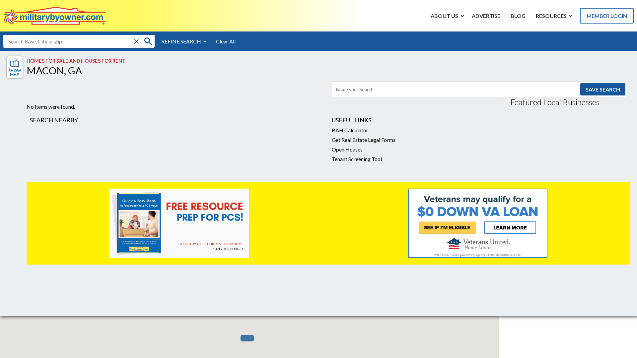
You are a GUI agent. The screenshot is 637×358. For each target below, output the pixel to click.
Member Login (607, 16)
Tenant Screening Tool (357, 159)
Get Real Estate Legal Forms (363, 140)
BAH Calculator (350, 130)
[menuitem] (444, 16)
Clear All (226, 41)
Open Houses (347, 149)
